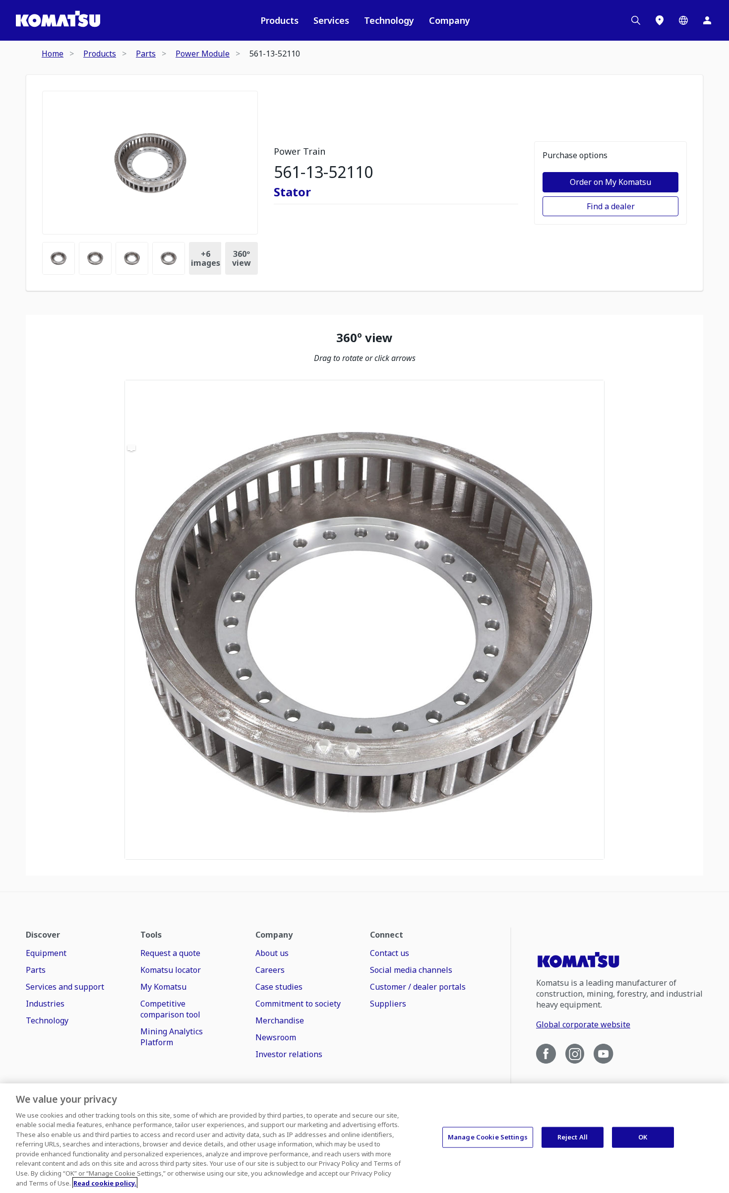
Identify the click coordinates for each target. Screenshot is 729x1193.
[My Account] (707, 20)
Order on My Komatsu (610, 182)
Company (449, 20)
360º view (241, 258)
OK (642, 1137)
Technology (389, 20)
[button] (364, 619)
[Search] (636, 20)
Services (331, 20)
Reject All (572, 1137)
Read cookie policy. (104, 1182)
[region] (364, 619)
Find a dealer (611, 206)
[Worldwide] (683, 20)
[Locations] (660, 20)
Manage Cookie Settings (488, 1137)
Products (279, 20)
